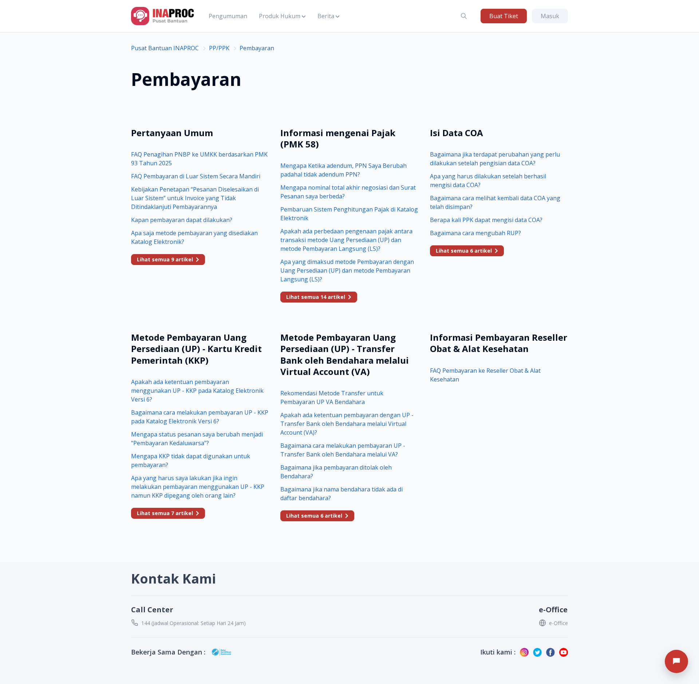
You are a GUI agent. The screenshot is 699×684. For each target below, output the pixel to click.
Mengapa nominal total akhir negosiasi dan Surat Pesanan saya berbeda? (348, 191)
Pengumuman (228, 16)
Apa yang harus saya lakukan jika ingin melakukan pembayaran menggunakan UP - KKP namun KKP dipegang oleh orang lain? (197, 486)
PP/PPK (219, 48)
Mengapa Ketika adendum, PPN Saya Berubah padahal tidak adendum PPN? (343, 170)
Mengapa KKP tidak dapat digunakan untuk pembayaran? (190, 460)
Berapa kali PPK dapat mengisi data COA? (486, 220)
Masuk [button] (550, 16)
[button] (282, 16)
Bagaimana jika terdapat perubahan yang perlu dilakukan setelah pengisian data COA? (495, 158)
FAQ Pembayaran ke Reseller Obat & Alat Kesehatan (485, 375)
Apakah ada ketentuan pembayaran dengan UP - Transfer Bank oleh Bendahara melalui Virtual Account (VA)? (347, 423)
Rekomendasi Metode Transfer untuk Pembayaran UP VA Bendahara (331, 397)
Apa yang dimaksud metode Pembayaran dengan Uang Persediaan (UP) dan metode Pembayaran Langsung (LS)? (347, 270)
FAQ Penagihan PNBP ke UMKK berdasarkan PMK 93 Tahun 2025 (199, 158)
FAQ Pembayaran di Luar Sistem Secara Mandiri (195, 176)
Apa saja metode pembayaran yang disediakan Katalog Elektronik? (194, 237)
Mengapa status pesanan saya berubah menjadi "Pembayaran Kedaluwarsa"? (197, 438)
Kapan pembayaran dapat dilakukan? (181, 220)
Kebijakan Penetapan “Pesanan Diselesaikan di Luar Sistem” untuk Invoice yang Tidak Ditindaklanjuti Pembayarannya (195, 198)
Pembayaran (257, 48)
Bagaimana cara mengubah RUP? (475, 233)
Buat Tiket (503, 16)
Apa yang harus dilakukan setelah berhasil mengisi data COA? (488, 180)
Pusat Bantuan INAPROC (165, 48)
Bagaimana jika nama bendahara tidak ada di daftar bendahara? (341, 493)
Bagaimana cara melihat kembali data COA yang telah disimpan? (495, 202)
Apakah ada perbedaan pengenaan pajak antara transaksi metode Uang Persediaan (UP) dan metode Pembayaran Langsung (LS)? (346, 240)
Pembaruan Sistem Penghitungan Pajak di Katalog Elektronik (349, 213)
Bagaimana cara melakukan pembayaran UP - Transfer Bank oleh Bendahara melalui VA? (342, 450)
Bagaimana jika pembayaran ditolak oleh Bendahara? (336, 471)
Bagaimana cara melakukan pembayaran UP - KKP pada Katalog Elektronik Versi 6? (199, 416)
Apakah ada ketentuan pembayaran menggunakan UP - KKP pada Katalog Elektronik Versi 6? (197, 390)
